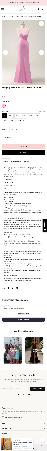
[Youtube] (29, 395)
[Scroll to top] (42, 445)
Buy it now (23, 152)
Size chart (42, 111)
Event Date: (7, 138)
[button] (23, 314)
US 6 (17, 115)
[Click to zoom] (41, 23)
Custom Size (20, 120)
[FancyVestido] (23, 9)
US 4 (10, 115)
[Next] (41, 52)
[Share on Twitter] (12, 288)
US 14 (5, 120)
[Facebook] (18, 395)
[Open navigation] (9, 9)
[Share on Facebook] (8, 288)
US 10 (30, 115)
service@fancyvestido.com (13, 417)
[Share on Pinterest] (17, 288)
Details (5, 161)
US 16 (11, 120)
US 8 (23, 115)
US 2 (4, 115)
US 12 (36, 115)
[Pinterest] (23, 395)
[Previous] (5, 52)
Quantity (4, 129)
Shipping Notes (16, 161)
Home (4, 16)
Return (26, 161)
